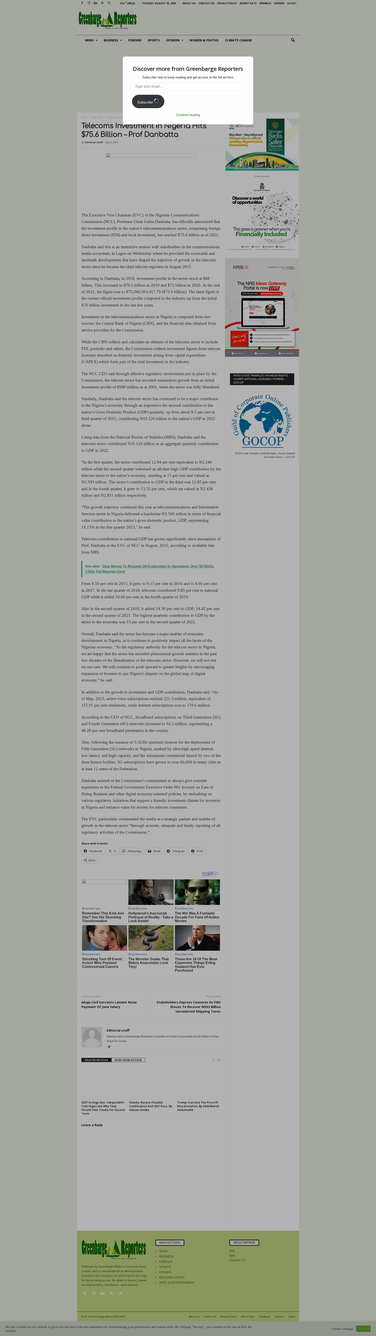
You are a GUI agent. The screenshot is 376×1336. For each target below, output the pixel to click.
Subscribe (145, 102)
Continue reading (188, 115)
